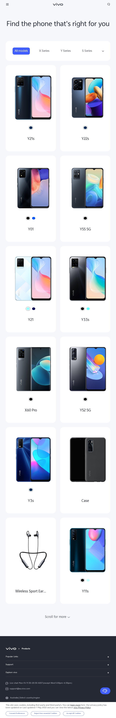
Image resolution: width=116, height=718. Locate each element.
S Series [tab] (87, 51)
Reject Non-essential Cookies (45, 713)
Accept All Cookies (73, 713)
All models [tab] (21, 51)
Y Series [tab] (66, 51)
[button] (7, 4)
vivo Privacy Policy (82, 708)
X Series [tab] (44, 51)
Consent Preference (17, 713)
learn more (75, 705)
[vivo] (11, 649)
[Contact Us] (105, 690)
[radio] (31, 128)
